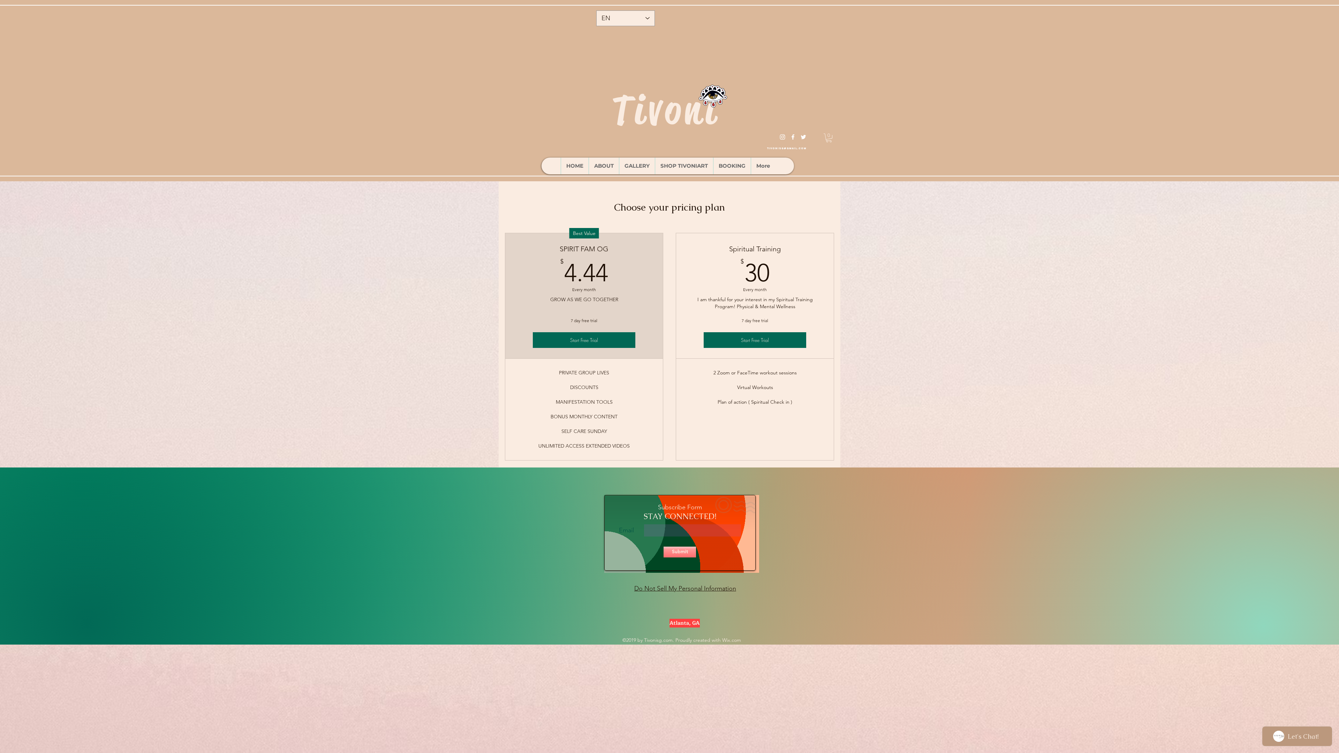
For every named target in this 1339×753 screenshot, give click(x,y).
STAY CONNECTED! (680, 516)
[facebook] (792, 137)
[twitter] (803, 137)
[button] (829, 138)
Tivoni (665, 110)
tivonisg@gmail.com (787, 148)
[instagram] (782, 137)
